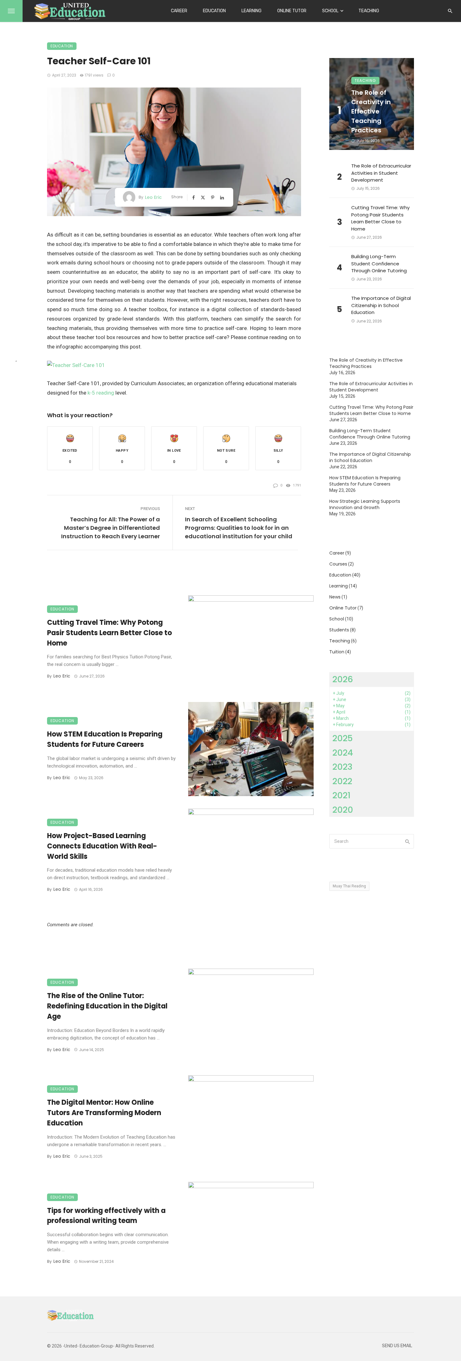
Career (179, 10)
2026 (342, 679)
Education (214, 10)
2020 (342, 810)
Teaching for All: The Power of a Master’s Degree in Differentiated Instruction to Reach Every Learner (110, 527)
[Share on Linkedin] (222, 197)
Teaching (368, 10)
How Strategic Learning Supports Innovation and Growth (364, 504)
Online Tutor (291, 10)
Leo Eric (153, 197)
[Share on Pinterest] (213, 197)
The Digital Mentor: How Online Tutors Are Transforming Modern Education (104, 1113)
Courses (338, 564)
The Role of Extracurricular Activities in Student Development (381, 172)
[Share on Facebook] (194, 197)
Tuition (336, 652)
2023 (342, 767)
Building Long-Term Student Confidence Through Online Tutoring (379, 263)
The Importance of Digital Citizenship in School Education (381, 305)
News (335, 597)
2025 (342, 738)
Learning (251, 10)
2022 (342, 781)
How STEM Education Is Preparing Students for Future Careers (104, 739)
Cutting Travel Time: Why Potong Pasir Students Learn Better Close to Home (109, 633)
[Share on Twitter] (203, 197)
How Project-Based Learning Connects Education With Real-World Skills (102, 846)
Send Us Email (397, 1345)
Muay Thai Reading (349, 886)
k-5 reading (100, 393)
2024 (342, 753)
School (330, 10)
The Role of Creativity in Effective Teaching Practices (371, 111)
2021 (341, 795)
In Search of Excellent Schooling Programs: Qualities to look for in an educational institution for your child (238, 527)
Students (339, 630)
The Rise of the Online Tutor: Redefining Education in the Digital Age (107, 1006)
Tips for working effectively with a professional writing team (106, 1216)
